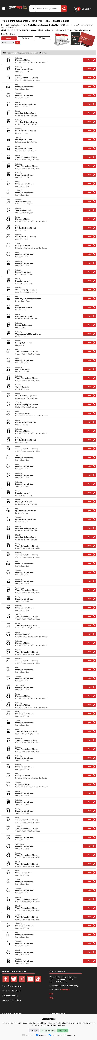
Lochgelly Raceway (53, 307)
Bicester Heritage (53, 272)
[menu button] (4, 8)
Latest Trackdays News (12, 986)
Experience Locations (11, 991)
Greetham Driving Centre (53, 113)
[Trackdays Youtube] (30, 982)
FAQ (51, 994)
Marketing (71, 1035)
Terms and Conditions (11, 1000)
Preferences (56, 1035)
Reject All (34, 1030)
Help (51, 998)
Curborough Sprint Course (53, 290)
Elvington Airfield (53, 60)
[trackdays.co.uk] (18, 9)
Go (18, 43)
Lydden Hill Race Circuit (53, 104)
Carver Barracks (53, 369)
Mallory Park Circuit (53, 140)
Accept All (62, 1030)
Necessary (29, 1035)
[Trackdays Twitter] (14, 982)
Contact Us (65, 990)
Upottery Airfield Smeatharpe (53, 299)
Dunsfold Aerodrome (53, 69)
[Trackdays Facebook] (5, 982)
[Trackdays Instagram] (22, 982)
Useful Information (10, 995)
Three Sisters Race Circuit (53, 78)
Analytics (42, 1035)
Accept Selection (48, 1030)
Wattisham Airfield (53, 201)
